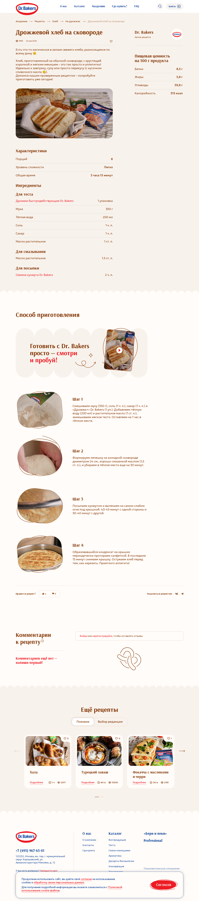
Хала (34, 772)
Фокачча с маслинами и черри (150, 774)
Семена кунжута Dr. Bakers (34, 275)
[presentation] (182, 751)
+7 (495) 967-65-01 (30, 850)
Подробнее (36, 782)
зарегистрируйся (102, 635)
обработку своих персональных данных (59, 882)
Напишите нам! (48, 870)
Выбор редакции (110, 721)
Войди (83, 635)
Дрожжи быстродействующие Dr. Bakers (45, 201)
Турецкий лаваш (94, 772)
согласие (86, 879)
